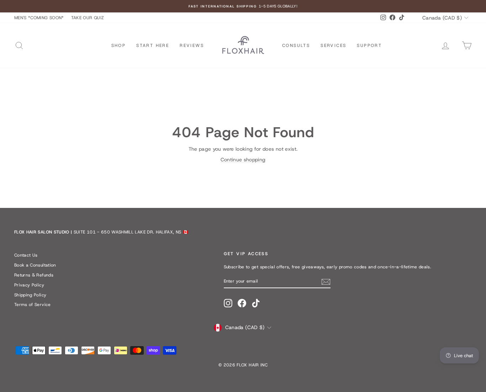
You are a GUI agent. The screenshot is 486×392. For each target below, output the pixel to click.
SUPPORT (369, 45)
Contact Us (26, 255)
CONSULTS (296, 45)
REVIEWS (192, 45)
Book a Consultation (35, 265)
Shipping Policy (30, 295)
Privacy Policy (29, 285)
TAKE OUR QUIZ (87, 18)
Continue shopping (243, 159)
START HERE (152, 45)
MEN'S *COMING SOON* (39, 18)
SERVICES (333, 45)
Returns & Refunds (33, 275)
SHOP (118, 45)
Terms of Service (32, 304)
